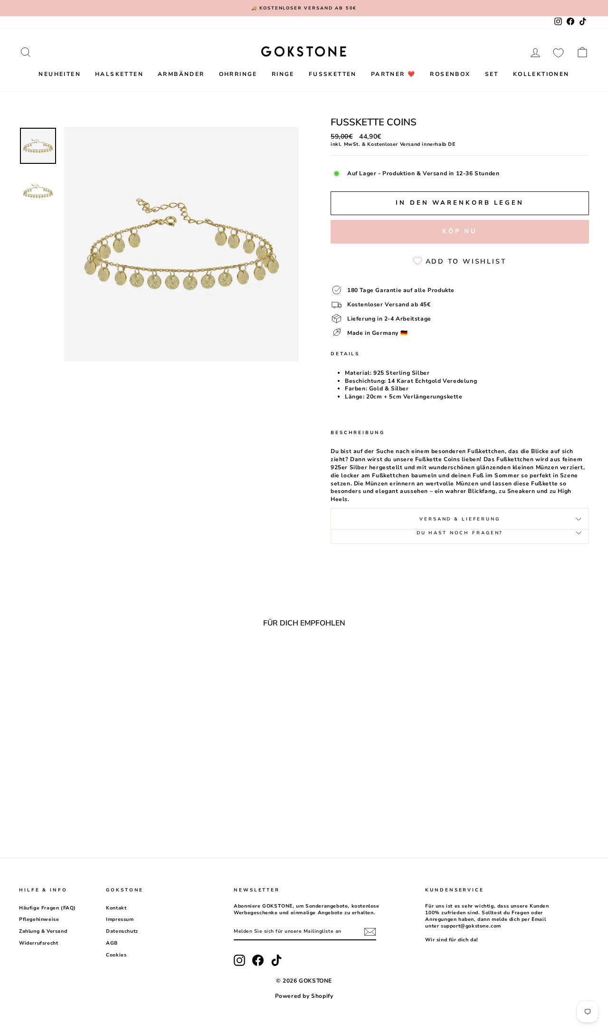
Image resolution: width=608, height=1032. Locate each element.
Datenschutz (122, 931)
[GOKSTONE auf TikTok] (276, 960)
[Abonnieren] (370, 931)
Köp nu (459, 231)
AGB (112, 943)
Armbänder (181, 74)
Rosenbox (450, 74)
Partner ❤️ (393, 74)
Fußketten (333, 74)
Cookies (116, 955)
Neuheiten (59, 74)
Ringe (283, 74)
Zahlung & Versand (43, 931)
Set (492, 74)
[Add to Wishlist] (144, 660)
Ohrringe (238, 74)
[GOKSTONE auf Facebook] (258, 960)
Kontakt (116, 908)
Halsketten (119, 74)
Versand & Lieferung (459, 519)
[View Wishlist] (558, 52)
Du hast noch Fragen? (460, 533)
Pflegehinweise (39, 919)
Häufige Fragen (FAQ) (47, 908)
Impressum (119, 919)
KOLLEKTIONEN (541, 74)
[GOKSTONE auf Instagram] (239, 960)
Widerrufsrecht (38, 943)
